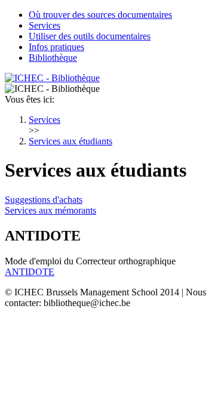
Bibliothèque (53, 58)
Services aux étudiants (70, 141)
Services (44, 25)
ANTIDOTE (29, 272)
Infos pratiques (56, 47)
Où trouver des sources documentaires (100, 15)
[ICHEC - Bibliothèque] (52, 78)
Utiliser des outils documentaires (90, 36)
